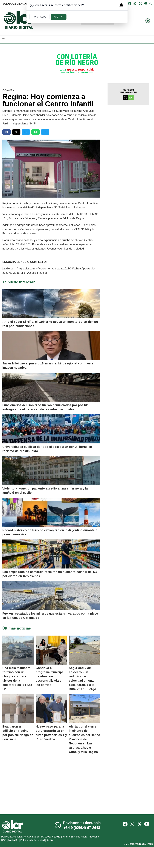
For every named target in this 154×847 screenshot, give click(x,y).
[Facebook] (129, 4)
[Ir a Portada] (18, 20)
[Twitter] (140, 4)
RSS (3, 840)
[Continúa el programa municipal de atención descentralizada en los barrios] (51, 650)
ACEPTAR (58, 17)
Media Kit (13, 840)
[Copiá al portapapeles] (45, 132)
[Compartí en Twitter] (16, 132)
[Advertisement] (128, 129)
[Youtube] (145, 4)
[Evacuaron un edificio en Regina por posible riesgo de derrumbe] (18, 708)
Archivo (50, 840)
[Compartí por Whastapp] (35, 132)
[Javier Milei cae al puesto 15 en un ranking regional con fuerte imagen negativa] (51, 345)
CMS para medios (133, 844)
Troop (149, 844)
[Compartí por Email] (26, 132)
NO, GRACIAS (39, 17)
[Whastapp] (135, 4)
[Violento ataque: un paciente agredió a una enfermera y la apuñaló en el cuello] (51, 470)
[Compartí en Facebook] (6, 132)
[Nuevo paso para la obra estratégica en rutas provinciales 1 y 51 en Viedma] (51, 708)
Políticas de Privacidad (32, 840)
